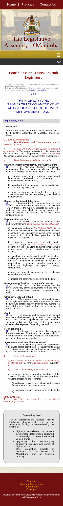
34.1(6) (9, 315)
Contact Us (48, 4)
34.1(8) (9, 345)
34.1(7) (9, 331)
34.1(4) (9, 286)
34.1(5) (9, 299)
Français (28, 4)
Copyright (31, 489)
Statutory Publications (37, 90)
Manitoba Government (32, 484)
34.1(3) (9, 222)
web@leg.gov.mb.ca (31, 497)
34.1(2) (9, 203)
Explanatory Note (14, 120)
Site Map (31, 481)
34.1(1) (9, 167)
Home (11, 4)
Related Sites (32, 486)
